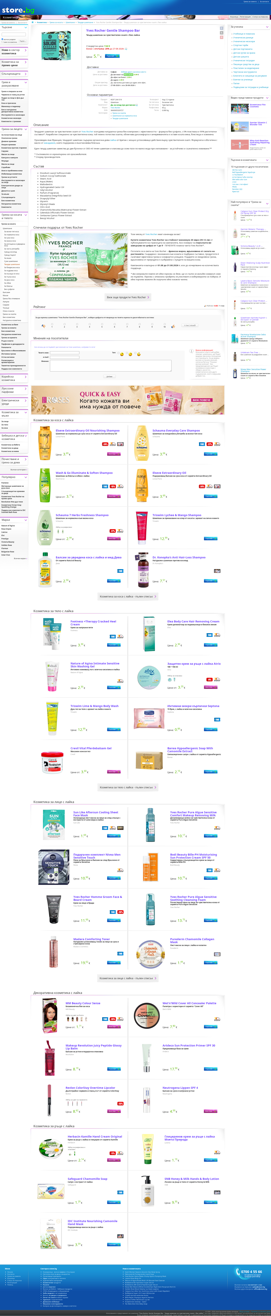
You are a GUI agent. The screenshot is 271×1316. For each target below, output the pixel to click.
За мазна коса (10, 241)
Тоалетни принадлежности (13, 365)
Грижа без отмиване (11, 298)
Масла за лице (7, 164)
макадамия (49, 142)
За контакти (264, 2)
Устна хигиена (7, 357)
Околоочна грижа (9, 138)
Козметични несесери (11, 118)
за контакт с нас (255, 1285)
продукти (52, 1282)
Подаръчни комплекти (11, 369)
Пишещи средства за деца (246, 64)
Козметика (10, 17)
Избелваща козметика (11, 174)
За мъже (5, 194)
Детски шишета (241, 56)
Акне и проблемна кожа (11, 170)
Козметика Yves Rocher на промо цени (12, 497)
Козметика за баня (9, 324)
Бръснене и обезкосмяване (13, 350)
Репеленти (6, 347)
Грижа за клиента (250, 2)
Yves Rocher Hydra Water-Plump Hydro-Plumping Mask (145, 1276)
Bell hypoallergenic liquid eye (243, 172)
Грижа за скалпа (119, 113)
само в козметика (10, 42)
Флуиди (5, 161)
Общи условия (244, 1312)
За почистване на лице (11, 135)
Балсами (6, 292)
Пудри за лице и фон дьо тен (12, 99)
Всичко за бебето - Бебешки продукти (57, 1289)
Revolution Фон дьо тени (12, 502)
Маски (5, 295)
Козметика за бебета (10, 445)
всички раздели (10, 39)
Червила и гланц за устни (13, 94)
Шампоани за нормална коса (124, 116)
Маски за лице (7, 154)
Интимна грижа (8, 354)
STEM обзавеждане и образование (56, 1291)
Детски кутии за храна (244, 52)
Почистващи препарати (52, 1276)
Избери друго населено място (133, 72)
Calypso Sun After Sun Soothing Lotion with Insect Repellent (147, 1291)
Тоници (6, 308)
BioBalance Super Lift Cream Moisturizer (140, 1293)
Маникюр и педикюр (10, 106)
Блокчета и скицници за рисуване (250, 75)
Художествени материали (52, 1280)
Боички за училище (243, 79)
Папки (236, 83)
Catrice (4, 532)
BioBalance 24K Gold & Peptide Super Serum (141, 1285)
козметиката (249, 159)
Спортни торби (240, 45)
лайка (113, 140)
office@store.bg (260, 1289)
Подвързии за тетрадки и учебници (250, 87)
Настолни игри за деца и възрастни (56, 1274)
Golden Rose (6, 545)
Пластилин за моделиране (246, 68)
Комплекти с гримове (11, 121)
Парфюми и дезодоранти (12, 344)
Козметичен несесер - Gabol (135, 1302)
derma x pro (237, 170)
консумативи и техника (54, 1278)
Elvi (3, 535)
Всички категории (18, 469)
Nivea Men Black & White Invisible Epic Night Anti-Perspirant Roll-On (150, 1287)
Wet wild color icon (239, 179)
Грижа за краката (9, 337)
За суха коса (9, 238)
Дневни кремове (8, 141)
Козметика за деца (9, 448)
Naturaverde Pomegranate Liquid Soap (139, 1274)
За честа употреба (11, 249)
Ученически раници (243, 37)
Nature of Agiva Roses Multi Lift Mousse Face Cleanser (145, 1280)
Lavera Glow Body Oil (133, 1278)
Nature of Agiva (8, 525)
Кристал (235, 191)
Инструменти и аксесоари (13, 115)
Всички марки (20, 558)
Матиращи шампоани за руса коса (12, 487)
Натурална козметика (11, 204)
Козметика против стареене (14, 148)
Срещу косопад (10, 252)
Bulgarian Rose (7, 551)
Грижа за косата (56, 22)
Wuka (234, 187)
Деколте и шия (8, 191)
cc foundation (237, 174)
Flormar (4, 548)
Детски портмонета (242, 49)
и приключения (52, 1299)
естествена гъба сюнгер (242, 177)
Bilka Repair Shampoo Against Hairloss (139, 1297)
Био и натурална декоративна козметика (12, 110)
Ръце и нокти (7, 341)
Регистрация (12, 1282)
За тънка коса (10, 277)
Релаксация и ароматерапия (7, 361)
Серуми (4, 151)
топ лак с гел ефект (240, 184)
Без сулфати (9, 289)
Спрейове (5, 167)
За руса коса (9, 280)
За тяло (4, 424)
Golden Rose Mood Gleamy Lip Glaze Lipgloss (142, 1289)
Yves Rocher (115, 107)
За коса (4, 428)
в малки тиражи (55, 1297)
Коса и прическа (8, 103)
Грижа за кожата (8, 328)
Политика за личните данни (261, 1312)
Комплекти (6, 207)
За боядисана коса (12, 267)
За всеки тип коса (11, 231)
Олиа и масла (8, 311)
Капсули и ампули (9, 157)
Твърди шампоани (85, 22)
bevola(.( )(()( (237, 189)
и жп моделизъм (55, 1293)
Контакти (10, 1274)
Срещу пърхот (10, 255)
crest (234, 182)
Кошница (11, 1278)
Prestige (4, 538)
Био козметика (8, 200)
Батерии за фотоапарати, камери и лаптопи (59, 1306)
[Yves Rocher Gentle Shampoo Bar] (56, 45)
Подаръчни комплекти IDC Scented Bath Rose (13, 511)
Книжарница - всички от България (59, 1272)
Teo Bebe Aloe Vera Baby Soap (136, 1304)
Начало (10, 1272)
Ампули (6, 301)
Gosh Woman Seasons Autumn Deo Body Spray (142, 1272)
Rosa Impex (6, 529)
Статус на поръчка (14, 1280)
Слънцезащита (8, 197)
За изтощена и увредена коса (14, 245)
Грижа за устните (9, 177)
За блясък (8, 286)
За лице (4, 421)
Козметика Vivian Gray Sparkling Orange (11, 506)
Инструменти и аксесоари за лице (13, 181)
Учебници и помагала (244, 33)
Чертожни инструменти (245, 72)
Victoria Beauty (7, 542)
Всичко (55, 1295)
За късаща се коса (11, 273)
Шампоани (70, 22)
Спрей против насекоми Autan (136, 1295)
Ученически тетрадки (244, 60)
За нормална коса (11, 234)
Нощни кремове (8, 144)
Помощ (10, 1285)
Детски (49, 1287)
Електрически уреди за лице (11, 186)
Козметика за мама (10, 451)
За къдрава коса (11, 270)
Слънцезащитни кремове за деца (13, 492)
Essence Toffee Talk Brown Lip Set (137, 1299)
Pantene (4, 483)
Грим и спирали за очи (11, 91)
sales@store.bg (258, 1287)
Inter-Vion (5, 555)
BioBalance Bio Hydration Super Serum (139, 1282)
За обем (7, 283)
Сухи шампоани (11, 261)
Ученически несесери (244, 41)
